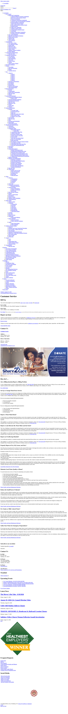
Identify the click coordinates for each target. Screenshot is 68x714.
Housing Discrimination (16, 164)
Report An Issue (11, 215)
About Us (10, 73)
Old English (13, 207)
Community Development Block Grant (19, 153)
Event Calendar (11, 57)
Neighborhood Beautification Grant (18, 151)
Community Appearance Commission (19, 20)
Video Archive (11, 39)
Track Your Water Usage (11, 275)
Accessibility (6, 3)
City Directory (11, 56)
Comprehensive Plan (10, 252)
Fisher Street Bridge (15, 223)
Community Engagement (11, 55)
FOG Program (11, 230)
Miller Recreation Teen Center (17, 114)
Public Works (8, 200)
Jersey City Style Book (16, 139)
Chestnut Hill (14, 204)
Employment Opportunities (14, 92)
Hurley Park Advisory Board (17, 23)
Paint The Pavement (15, 171)
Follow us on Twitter (5, 678)
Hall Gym (13, 112)
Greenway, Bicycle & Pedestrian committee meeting (18, 583)
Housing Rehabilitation (16, 166)
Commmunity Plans (10, 263)
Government (5, 12)
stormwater (36, 302)
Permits (10, 104)
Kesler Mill (16, 130)
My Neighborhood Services (11, 269)
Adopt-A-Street (11, 201)
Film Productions (12, 58)
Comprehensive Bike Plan (16, 132)
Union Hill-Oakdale (15, 211)
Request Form (11, 85)
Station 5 (13, 79)
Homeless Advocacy (15, 186)
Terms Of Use (21, 703)
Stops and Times (11, 243)
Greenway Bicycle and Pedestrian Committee (20, 21)
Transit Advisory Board (13, 242)
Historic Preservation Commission (18, 32)
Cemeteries (10, 203)
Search (14, 8)
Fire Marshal (11, 82)
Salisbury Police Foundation (14, 198)
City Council (8, 14)
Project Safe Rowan (15, 188)
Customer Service (12, 70)
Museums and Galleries (11, 286)
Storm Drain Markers (15, 217)
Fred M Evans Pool (15, 111)
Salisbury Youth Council (16, 28)
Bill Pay (7, 262)
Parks (9, 120)
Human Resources (10, 88)
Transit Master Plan (12, 241)
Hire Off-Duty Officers (13, 192)
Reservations (11, 122)
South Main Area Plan (15, 142)
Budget (10, 69)
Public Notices (11, 49)
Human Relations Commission (17, 22)
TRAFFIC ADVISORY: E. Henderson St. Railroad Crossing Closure (24, 611)
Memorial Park (14, 210)
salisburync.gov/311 (31, 317)
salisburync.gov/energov (33, 323)
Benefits (10, 89)
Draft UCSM (14, 98)
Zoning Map (11, 105)
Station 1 (13, 74)
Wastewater (10, 236)
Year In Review (11, 40)
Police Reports (4, 663)
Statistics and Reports (15, 189)
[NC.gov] (5, 702)
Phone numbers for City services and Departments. (11, 569)
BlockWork (13, 174)
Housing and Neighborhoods (14, 158)
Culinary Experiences (10, 281)
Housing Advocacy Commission (18, 33)
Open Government (12, 47)
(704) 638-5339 (33, 423)
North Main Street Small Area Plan (18, 144)
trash (27, 302)
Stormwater (10, 216)
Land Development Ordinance (14, 99)
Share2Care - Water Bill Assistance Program (17, 233)
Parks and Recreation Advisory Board (19, 25)
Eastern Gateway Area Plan (17, 135)
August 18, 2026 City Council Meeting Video (16, 600)
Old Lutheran (14, 209)
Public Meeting (11, 51)
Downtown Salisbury (10, 64)
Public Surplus (9, 259)
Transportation (9, 245)
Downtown (10, 146)
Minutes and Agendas (13, 37)
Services (13, 182)
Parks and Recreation (10, 108)
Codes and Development (11, 251)
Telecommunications (12, 87)
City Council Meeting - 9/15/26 (14, 584)
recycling (30, 302)
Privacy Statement (28, 703)
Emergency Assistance (16, 159)
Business (5, 247)
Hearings (10, 106)
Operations (13, 181)
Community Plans (12, 128)
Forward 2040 (14, 136)
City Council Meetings (13, 34)
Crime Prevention (12, 187)
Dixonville (13, 205)
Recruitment (11, 83)
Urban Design (11, 169)
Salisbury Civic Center (16, 116)
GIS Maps (10, 147)
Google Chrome (18, 312)
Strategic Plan (11, 38)
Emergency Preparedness (13, 81)
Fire (7, 71)
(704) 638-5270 (4, 566)
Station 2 (13, 75)
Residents (5, 260)
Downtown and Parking (11, 264)
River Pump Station (12, 234)
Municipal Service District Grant (18, 152)
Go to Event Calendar (5, 588)
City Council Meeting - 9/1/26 (13, 581)
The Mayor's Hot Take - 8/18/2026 (12, 594)
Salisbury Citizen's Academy (14, 50)
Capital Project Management (12, 52)
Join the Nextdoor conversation (7, 682)
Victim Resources (12, 199)
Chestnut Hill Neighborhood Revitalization (20, 156)
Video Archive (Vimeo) (13, 63)
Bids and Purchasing (12, 68)
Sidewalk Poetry (14, 175)
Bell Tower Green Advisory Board (18, 17)
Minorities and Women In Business (15, 35)
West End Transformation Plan (17, 145)
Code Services (11, 127)
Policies (10, 94)
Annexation (10, 126)
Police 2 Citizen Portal (13, 194)
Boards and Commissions (13, 15)
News (7, 271)
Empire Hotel (11, 45)
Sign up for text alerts (5, 676)
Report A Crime (11, 197)
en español (11, 546)
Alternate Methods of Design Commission (20, 16)
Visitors (4, 278)
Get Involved (11, 117)
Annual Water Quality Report (7, 669)
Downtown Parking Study (16, 134)
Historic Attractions (10, 283)
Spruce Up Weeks (15, 219)
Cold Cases (10, 183)
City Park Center (14, 110)
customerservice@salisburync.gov (8, 345)
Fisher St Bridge (14, 224)
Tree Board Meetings (14, 586)
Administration (9, 41)
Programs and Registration (14, 121)
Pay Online (3, 312)
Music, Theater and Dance (11, 287)
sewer (24, 302)
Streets (9, 222)
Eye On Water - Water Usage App (15, 229)
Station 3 (13, 76)
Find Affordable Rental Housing (18, 160)
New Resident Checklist (11, 270)
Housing (7, 268)
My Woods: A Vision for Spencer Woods (19, 141)
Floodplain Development (13, 100)
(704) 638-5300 (4, 344)
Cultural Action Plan (15, 133)
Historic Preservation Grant (17, 150)
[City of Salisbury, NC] (6, 9)
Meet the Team (11, 53)
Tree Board (13, 31)
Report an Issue (4, 321)
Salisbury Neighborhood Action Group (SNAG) (18, 582)
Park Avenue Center (15, 115)
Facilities (10, 109)
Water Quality (11, 235)
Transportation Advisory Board (17, 29)
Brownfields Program (15, 129)
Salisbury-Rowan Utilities (11, 225)
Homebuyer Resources (16, 162)
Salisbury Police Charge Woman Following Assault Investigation (22, 617)
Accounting (10, 67)
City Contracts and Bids (11, 249)
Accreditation (14, 180)
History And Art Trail (15, 170)
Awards (10, 62)
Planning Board (14, 26)
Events (7, 282)
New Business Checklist (11, 257)
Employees (3, 5)
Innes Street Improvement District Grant (19, 154)
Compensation (11, 91)
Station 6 (13, 80)
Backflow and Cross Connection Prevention (17, 228)
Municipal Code (11, 46)
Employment (3, 660)
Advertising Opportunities (11, 248)
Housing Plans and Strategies (17, 165)
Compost (10, 212)
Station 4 (13, 77)
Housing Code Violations (16, 163)
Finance (7, 65)
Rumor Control (11, 61)
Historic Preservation (12, 157)
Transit (7, 237)
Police (7, 176)
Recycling (10, 213)
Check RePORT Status (5, 325)
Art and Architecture (10, 280)
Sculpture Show (14, 172)
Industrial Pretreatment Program (15, 231)
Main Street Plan (14, 140)
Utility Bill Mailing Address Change (13, 606)
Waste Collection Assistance (17, 221)
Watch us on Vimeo (5, 679)
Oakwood (13, 206)
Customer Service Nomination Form (8, 670)
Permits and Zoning (10, 258)
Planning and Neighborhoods (12, 124)
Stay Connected (9, 274)
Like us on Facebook (5, 677)
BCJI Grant (13, 191)
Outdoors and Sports (10, 284)
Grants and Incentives (13, 148)
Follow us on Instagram (6, 680)
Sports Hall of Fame (12, 123)
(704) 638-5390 (41, 421)
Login (2, 705)
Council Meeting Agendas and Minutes (9, 664)
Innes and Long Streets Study (17, 138)
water (21, 302)
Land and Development (11, 96)
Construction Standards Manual (15, 97)
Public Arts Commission (16, 27)
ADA (9, 239)
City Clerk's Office (12, 43)
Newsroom (10, 59)
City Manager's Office (13, 44)
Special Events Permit (13, 86)
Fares (9, 240)
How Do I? (5, 289)
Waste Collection (12, 218)
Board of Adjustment (15, 19)
